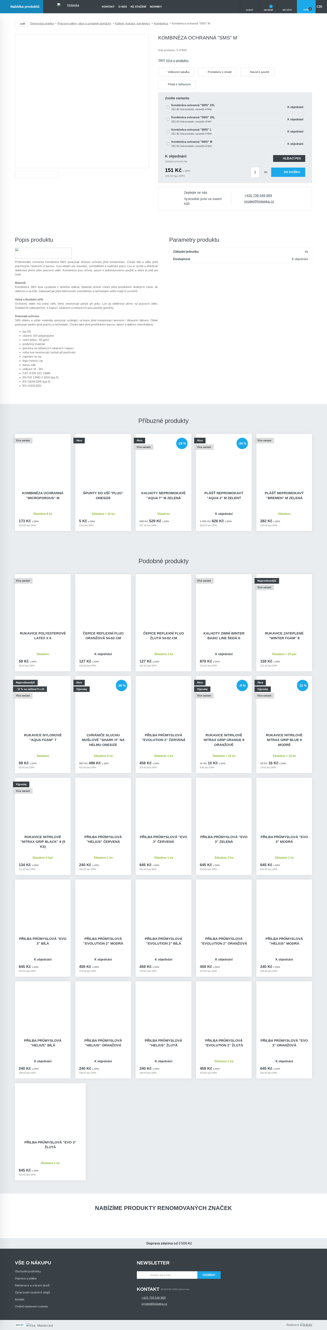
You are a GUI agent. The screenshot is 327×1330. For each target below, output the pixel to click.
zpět (22, 23)
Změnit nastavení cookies (31, 1306)
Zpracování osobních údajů (32, 1292)
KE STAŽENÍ (138, 6)
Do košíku (292, 172)
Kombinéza (161, 23)
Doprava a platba (26, 1278)
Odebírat (209, 1275)
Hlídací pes (292, 158)
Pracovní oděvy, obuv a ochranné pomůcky (84, 23)
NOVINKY (156, 6)
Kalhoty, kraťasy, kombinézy (132, 23)
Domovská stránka (42, 23)
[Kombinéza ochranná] (82, 101)
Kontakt (108, 6)
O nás (122, 6)
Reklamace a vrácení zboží (32, 1285)
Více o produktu (177, 60)
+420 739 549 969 (258, 195)
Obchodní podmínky (28, 1271)
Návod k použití (259, 72)
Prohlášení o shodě (220, 72)
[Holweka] (71, 6)
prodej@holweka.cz (259, 201)
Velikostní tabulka (178, 72)
